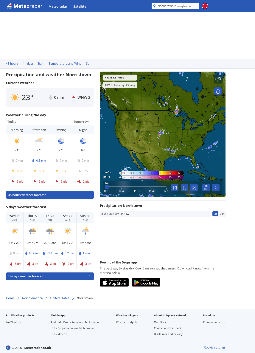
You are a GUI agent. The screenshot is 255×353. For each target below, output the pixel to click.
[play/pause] (184, 187)
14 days (28, 63)
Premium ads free (214, 322)
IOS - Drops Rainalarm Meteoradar (72, 328)
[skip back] (174, 187)
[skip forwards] (194, 187)
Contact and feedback (167, 328)
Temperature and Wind (65, 63)
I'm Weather (13, 322)
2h (215, 213)
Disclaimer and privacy (168, 334)
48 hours (12, 63)
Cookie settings (215, 347)
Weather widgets (126, 322)
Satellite (79, 6)
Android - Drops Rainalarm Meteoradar (75, 322)
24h (222, 213)
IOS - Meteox (59, 334)
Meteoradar (58, 6)
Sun (88, 63)
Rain (41, 63)
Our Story (160, 322)
